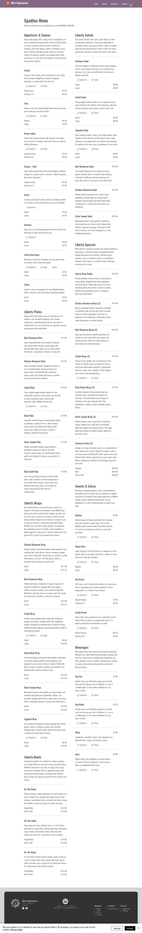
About (98, 913)
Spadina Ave (113, 909)
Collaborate (126, 909)
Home (98, 909)
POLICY (59, 906)
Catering (125, 911)
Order (98, 911)
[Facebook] (27, 908)
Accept (130, 928)
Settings (117, 928)
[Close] (138, 928)
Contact (99, 915)
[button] (131, 4)
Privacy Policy (17, 929)
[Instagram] (23, 908)
